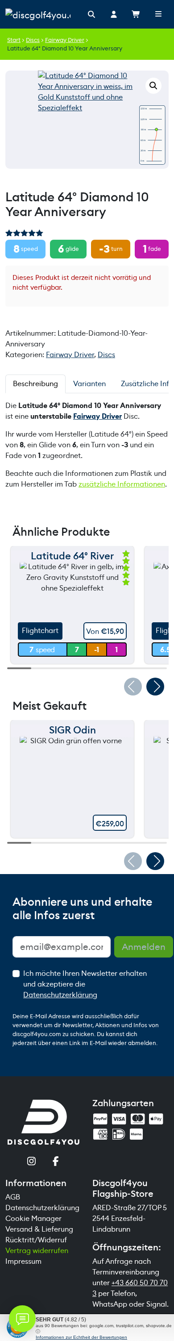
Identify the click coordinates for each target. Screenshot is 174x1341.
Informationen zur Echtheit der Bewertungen (81, 1337)
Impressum (23, 1261)
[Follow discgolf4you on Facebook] (56, 1162)
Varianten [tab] (89, 383)
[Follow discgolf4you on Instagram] (31, 1162)
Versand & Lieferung (39, 1229)
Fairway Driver (64, 40)
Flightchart (40, 630)
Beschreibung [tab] (35, 383)
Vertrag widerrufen (36, 1250)
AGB (12, 1197)
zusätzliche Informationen (122, 484)
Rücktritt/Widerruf (36, 1240)
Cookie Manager (33, 1218)
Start (14, 40)
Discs (33, 40)
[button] (153, 86)
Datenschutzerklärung (60, 995)
